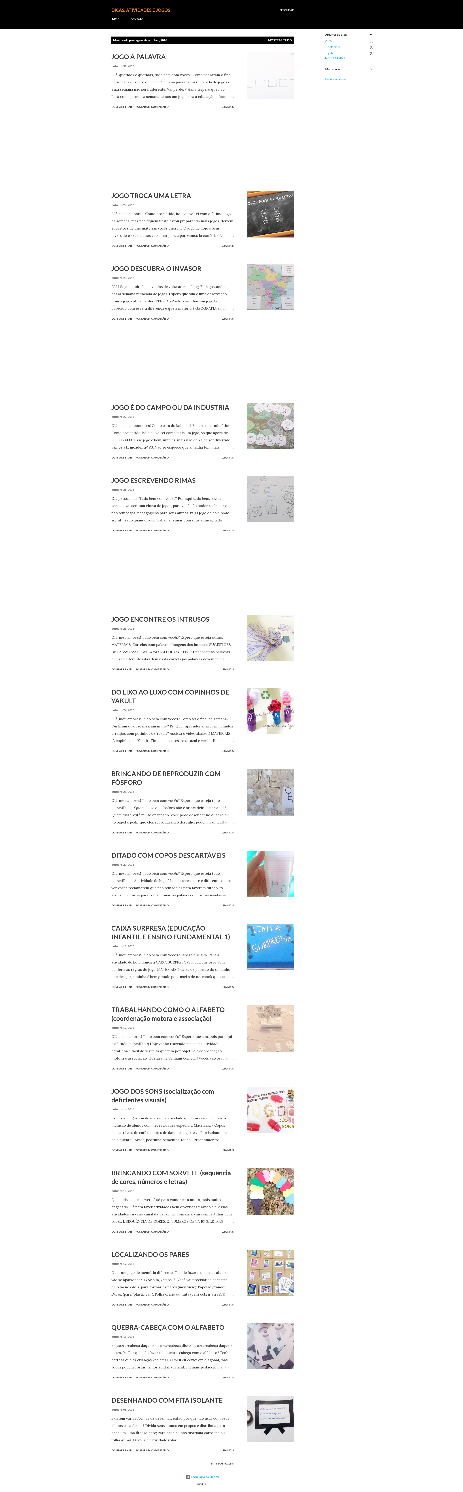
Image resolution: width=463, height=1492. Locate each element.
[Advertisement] (172, 150)
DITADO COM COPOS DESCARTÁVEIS (168, 855)
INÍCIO (115, 19)
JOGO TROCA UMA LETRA (151, 196)
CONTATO (136, 19)
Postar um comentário (152, 106)
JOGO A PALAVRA (138, 57)
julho (331, 53)
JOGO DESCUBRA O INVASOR (156, 268)
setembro (334, 47)
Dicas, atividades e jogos (140, 10)
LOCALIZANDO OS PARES (150, 1254)
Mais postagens (222, 1463)
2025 (328, 41)
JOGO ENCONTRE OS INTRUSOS (160, 619)
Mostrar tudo (280, 40)
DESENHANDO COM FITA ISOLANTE (167, 1400)
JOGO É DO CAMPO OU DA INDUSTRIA (170, 407)
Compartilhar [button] (121, 106)
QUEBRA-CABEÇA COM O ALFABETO (167, 1327)
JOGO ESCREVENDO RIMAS (153, 480)
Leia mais (228, 106)
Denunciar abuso (335, 79)
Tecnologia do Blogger (204, 1477)
